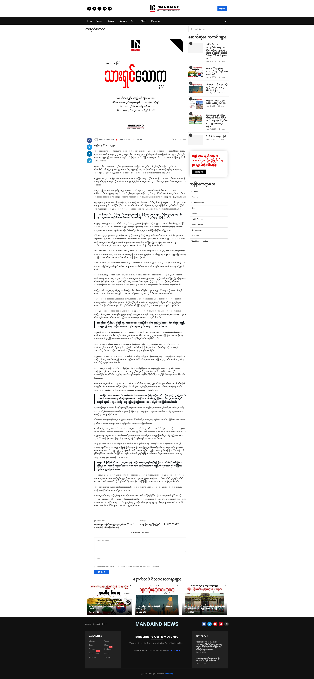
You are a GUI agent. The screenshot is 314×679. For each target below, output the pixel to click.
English (222, 8)
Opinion (111, 21)
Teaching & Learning (199, 241)
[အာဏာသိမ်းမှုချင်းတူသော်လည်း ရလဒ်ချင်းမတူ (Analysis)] (195, 72)
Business (107, 649)
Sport (106, 653)
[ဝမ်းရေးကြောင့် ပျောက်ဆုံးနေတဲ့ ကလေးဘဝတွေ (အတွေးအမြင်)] (195, 88)
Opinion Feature (197, 203)
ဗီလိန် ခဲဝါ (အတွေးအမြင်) (216, 136)
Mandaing (169, 674)
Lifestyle (92, 641)
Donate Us (155, 21)
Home (89, 21)
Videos (107, 657)
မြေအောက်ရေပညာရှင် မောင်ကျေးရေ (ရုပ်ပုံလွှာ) (216, 101)
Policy (104, 624)
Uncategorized (197, 230)
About (143, 21)
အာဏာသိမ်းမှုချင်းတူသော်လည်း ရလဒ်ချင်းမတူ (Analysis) (217, 71)
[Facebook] (89, 8)
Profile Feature (197, 219)
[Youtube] (105, 8)
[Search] (225, 21)
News (193, 208)
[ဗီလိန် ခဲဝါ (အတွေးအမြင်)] (195, 140)
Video (133, 21)
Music (106, 645)
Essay (194, 214)
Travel (106, 641)
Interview (195, 236)
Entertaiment (94, 653)
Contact (96, 624)
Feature (99, 21)
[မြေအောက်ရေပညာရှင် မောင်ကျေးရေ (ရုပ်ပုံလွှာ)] (195, 104)
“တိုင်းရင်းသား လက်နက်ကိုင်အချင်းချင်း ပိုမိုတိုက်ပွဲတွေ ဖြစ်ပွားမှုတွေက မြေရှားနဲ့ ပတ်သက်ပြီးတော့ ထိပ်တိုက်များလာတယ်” (216, 51)
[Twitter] (94, 8)
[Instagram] (99, 8)
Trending (92, 657)
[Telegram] (110, 8)
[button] (89, 140)
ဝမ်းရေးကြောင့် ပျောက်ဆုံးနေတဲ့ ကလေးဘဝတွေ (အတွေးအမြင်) (217, 87)
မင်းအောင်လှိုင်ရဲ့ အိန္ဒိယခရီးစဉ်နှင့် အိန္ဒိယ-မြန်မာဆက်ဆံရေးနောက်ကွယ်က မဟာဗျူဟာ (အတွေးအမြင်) (217, 120)
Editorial (123, 21)
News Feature (197, 225)
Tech (91, 645)
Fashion (92, 649)
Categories (95, 636)
